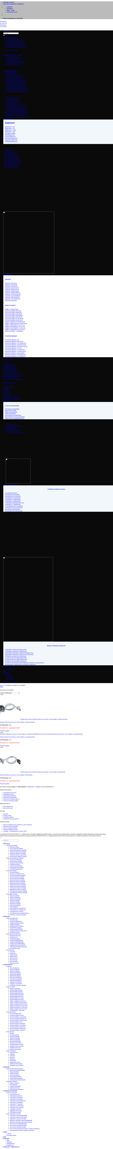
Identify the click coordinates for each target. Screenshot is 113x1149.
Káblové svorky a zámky (16, 1046)
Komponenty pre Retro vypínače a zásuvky (22, 1130)
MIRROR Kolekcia (15, 939)
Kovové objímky (14, 968)
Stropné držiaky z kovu (16, 1022)
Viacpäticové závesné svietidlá (18, 892)
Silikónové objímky (15, 972)
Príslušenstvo (10, 1031)
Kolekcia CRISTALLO (16, 921)
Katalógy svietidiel (8, 2)
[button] (1, 687)
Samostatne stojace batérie (17, 1080)
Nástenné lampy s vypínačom (18, 855)
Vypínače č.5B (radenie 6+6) (18, 1101)
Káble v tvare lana (15, 988)
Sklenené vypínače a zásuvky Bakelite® (21, 1120)
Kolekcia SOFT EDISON (16, 926)
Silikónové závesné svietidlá (18, 886)
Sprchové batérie (15, 1075)
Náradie (12, 1054)
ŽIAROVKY (6, 118)
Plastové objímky (15, 971)
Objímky (9, 966)
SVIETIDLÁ (6, 31)
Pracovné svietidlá (15, 905)
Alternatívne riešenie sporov (11, 799)
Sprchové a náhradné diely (17, 1070)
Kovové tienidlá (14, 1035)
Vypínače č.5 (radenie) (16, 1099)
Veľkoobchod (10, 677)
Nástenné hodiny (15, 1088)
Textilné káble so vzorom (17, 998)
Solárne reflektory (15, 897)
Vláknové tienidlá (15, 1038)
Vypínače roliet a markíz (17, 1107)
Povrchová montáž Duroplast (18, 1125)
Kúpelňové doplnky (15, 1086)
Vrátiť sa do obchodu (12, 50)
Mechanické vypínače (16, 1096)
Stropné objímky (14, 872)
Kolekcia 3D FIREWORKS (17, 943)
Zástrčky (12, 1055)
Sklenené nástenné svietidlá (18, 853)
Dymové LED (13, 955)
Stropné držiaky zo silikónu (17, 1030)
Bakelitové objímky (15, 975)
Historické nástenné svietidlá (18, 850)
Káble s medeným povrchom (18, 1001)
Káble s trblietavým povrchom (18, 1002)
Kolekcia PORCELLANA (17, 923)
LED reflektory (14, 906)
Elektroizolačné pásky (16, 1063)
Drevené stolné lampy (16, 866)
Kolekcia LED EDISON (16, 929)
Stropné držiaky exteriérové (18, 1028)
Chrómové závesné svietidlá (18, 888)
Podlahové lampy (15, 864)
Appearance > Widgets (34, 786)
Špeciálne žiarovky (15, 935)
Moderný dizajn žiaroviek (10, 829)
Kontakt (5, 814)
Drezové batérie (14, 1072)
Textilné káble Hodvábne (17, 994)
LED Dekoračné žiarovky (14, 934)
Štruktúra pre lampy (16, 1043)
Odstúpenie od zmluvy (9, 792)
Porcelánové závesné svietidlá (18, 891)
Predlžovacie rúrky (15, 1047)
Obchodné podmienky (9, 795)
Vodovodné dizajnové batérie (15, 1068)
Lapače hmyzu (14, 1052)
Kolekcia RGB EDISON (16, 940)
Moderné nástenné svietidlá (18, 851)
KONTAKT (6, 673)
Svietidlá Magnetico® (16, 869)
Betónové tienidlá (15, 1039)
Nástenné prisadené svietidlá (18, 856)
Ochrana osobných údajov (10, 800)
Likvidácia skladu (11, 669)
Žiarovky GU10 (14, 963)
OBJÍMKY (8, 279)
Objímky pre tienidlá (16, 982)
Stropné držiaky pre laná (17, 1015)
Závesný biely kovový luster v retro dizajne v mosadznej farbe (17, 737)
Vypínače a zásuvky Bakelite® (18, 1115)
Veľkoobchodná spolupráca (11, 818)
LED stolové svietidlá (16, 861)
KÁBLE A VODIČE (10, 305)
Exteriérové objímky (15, 980)
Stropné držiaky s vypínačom (18, 1017)
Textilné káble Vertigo (16, 990)
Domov (2, 685)
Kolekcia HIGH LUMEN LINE (18, 931)
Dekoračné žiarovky (12, 918)
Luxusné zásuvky (15, 1094)
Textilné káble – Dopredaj (17, 1010)
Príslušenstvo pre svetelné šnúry (19, 913)
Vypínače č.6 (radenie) (16, 1102)
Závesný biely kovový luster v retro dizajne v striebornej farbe (17, 722)
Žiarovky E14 (13, 958)
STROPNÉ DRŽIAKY (11, 336)
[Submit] (4, 35)
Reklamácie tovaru (8, 794)
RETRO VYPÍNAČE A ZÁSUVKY (56, 645)
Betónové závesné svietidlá (17, 881)
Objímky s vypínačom (16, 983)
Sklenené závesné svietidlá (17, 883)
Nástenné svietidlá (12, 845)
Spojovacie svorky (15, 1062)
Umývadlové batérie (15, 1076)
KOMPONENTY (8, 274)
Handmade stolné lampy (17, 867)
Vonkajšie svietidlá (12, 894)
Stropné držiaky (11, 1012)
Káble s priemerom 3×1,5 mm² (18, 1009)
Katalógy (9, 676)
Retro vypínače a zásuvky (14, 1114)
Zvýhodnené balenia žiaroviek (18, 946)
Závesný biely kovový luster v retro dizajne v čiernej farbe (16, 775)
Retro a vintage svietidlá (10, 828)
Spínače (12, 1057)
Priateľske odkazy (8, 817)
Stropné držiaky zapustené (17, 1027)
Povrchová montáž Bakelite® (18, 1123)
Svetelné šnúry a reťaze (16, 911)
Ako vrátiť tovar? (8, 808)
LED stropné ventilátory (17, 1089)
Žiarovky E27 (13, 959)
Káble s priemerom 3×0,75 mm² (19, 1005)
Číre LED (12, 951)
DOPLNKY (6, 401)
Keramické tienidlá (15, 1041)
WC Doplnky (13, 1084)
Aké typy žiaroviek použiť (10, 826)
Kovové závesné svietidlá (17, 878)
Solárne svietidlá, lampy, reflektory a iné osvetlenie (17, 824)
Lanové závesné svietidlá (17, 877)
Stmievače (13, 1060)
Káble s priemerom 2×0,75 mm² (19, 1004)
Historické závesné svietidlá (18, 884)
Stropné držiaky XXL (16, 1013)
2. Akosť (9, 668)
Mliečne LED (13, 956)
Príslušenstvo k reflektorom (18, 910)
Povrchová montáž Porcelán (18, 1127)
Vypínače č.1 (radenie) (16, 1097)
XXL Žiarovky (14, 920)
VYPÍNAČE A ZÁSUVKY (10, 484)
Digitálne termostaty (16, 1110)
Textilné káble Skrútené (16, 996)
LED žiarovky (10, 950)
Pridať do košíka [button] (4, 731)
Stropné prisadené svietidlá (17, 875)
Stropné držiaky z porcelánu (18, 1025)
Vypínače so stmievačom (17, 1105)
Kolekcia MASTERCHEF (17, 942)
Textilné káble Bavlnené (16, 993)
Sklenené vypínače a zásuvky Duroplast (21, 1122)
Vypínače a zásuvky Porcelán (18, 1118)
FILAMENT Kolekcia (16, 927)
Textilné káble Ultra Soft (16, 999)
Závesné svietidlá (11, 870)
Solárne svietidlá (14, 895)
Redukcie (12, 1059)
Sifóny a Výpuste (14, 1083)
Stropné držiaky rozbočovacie (18, 1020)
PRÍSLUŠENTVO (8, 359)
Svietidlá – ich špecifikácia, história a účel (14, 831)
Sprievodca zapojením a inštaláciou (13, 4)
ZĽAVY (5, 666)
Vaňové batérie (14, 1073)
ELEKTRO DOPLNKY (9, 382)
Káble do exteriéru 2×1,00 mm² (18, 1007)
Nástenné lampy (14, 847)
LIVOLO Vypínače (12, 1092)
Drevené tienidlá (14, 1036)
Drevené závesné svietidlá (17, 880)
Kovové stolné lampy (16, 859)
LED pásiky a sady (15, 948)
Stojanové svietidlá (15, 899)
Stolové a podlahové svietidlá (15, 858)
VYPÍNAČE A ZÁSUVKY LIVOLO (56, 489)
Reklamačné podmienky (10, 797)
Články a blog (7, 815)
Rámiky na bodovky (15, 1049)
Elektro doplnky (11, 1051)
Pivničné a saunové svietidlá (18, 915)
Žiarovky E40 (13, 961)
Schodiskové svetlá (15, 1112)
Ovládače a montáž (15, 1109)
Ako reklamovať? (8, 806)
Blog (8, 674)
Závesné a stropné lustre (17, 873)
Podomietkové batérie (16, 1078)
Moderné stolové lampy (16, 863)
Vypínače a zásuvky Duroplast (18, 1117)
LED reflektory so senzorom (18, 908)
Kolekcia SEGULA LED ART (17, 945)
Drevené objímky (15, 969)
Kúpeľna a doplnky (12, 1081)
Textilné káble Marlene (16, 991)
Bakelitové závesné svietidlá (18, 889)
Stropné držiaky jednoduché (18, 1018)
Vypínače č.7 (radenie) (16, 1104)
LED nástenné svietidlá (16, 848)
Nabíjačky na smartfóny (16, 1065)
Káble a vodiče (11, 987)
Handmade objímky (15, 974)
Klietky (12, 1033)
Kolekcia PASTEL (15, 924)
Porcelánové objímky (16, 979)
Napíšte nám (10, 679)
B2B (4, 671)
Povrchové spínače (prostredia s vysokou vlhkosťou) (25, 1128)
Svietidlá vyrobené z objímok (18, 985)
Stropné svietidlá (15, 900)
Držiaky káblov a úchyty (16, 1044)
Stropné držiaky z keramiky (17, 1023)
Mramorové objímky (16, 977)
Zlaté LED (13, 953)
